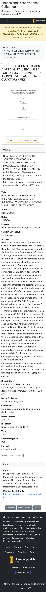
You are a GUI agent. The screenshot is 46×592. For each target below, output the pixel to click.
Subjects (29, 547)
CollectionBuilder (27, 567)
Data (32, 552)
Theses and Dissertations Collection (23, 517)
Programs (9, 552)
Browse (17, 547)
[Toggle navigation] (4, 21)
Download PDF (31, 140)
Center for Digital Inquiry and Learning (24, 584)
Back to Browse (24, 507)
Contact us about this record (12, 455)
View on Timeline (15, 140)
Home (6, 47)
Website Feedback (23, 572)
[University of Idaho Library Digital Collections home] (23, 560)
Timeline (22, 552)
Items (14, 47)
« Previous (10, 507)
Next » (37, 507)
